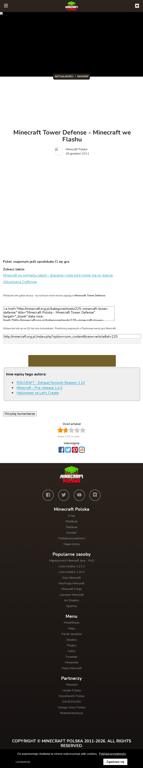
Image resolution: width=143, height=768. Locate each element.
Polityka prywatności (71, 538)
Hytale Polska (71, 690)
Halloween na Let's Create (38, 393)
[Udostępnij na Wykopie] (82, 450)
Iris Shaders (71, 600)
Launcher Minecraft (71, 595)
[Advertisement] (72, 188)
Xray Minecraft (71, 578)
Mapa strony (71, 544)
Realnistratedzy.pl (71, 713)
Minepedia (71, 662)
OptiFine (71, 606)
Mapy (71, 628)
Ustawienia (23, 762)
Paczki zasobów (71, 634)
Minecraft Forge (71, 589)
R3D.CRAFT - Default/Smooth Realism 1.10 (51, 382)
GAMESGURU (71, 702)
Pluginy (71, 645)
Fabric (71, 651)
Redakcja (71, 521)
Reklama (71, 527)
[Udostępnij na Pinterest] (75, 450)
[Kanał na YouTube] (79, 495)
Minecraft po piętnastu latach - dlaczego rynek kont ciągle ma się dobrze (58, 275)
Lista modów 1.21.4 (71, 566)
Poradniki (71, 657)
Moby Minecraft (71, 668)
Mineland (71, 685)
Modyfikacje (72, 623)
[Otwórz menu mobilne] (6, 6)
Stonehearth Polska (71, 696)
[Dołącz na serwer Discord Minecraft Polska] (137, 6)
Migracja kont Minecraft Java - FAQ (71, 561)
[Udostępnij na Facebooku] (61, 450)
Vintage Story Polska (71, 707)
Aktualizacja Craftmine (20, 282)
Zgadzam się (115, 762)
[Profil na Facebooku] (48, 495)
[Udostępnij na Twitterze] (68, 450)
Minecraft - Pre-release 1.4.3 (39, 387)
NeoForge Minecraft (71, 583)
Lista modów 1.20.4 (71, 572)
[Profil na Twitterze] (63, 495)
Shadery (71, 640)
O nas (71, 516)
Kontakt (71, 533)
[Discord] (95, 495)
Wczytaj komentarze (19, 413)
